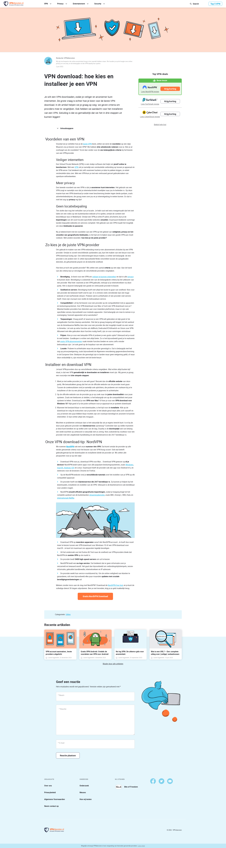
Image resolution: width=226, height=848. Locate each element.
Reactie (62, 709)
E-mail (61, 743)
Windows (129, 464)
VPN (46, 3)
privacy (131, 276)
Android (67, 467)
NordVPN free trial (115, 585)
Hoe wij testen (86, 799)
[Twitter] (161, 781)
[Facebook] (153, 781)
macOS (60, 467)
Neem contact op (51, 806)
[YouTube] (170, 781)
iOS (72, 467)
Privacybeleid (50, 792)
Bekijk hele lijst (160, 124)
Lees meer (141, 846)
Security (97, 3)
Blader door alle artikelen (113, 663)
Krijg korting (170, 88)
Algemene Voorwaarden (54, 799)
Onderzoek (84, 785)
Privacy (60, 3)
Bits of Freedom (131, 786)
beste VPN (87, 144)
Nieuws (83, 792)
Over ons (48, 785)
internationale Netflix (65, 498)
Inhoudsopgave (66, 128)
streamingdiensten (97, 495)
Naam (61, 695)
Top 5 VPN (215, 3)
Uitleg (68, 614)
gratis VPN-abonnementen (71, 341)
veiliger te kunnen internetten (104, 276)
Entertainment (79, 3)
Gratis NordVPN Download (95, 596)
